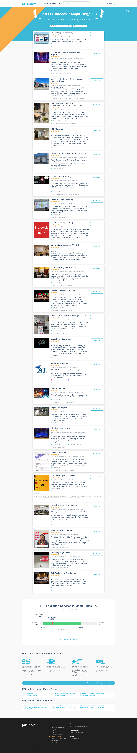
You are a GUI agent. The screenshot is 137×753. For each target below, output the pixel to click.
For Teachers (55, 733)
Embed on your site (69, 639)
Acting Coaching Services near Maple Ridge (64, 705)
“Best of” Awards (56, 736)
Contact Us (54, 742)
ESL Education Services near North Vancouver (93, 693)
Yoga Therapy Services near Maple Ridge (92, 705)
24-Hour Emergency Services (62, 26)
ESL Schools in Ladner (30, 695)
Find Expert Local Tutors (58, 729)
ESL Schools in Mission (58, 695)
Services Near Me (56, 731)
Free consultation (80, 26)
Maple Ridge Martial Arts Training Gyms (63, 707)
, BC (51, 700)
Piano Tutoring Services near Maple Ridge (92, 707)
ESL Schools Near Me (29, 693)
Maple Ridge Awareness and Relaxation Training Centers (35, 707)
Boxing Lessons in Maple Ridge (32, 705)
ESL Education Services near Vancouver (63, 693)
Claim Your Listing (56, 734)
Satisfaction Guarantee (58, 727)
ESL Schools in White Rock (87, 695)
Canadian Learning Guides (59, 738)
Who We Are (54, 740)
